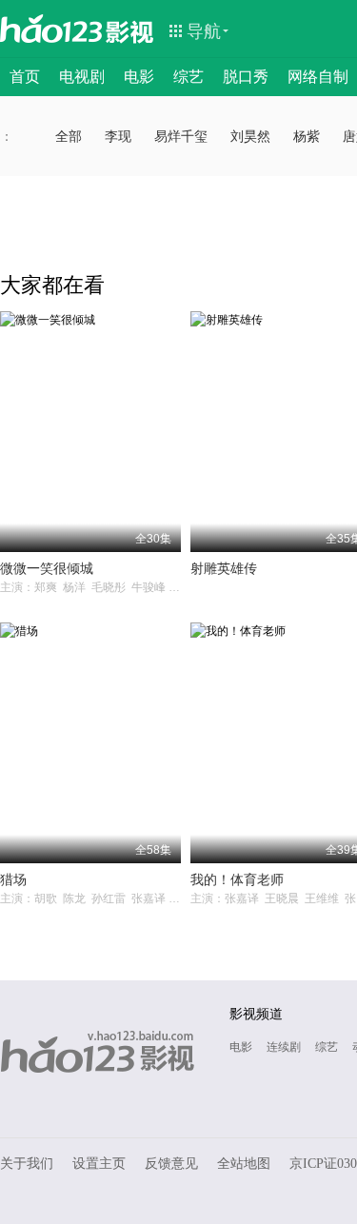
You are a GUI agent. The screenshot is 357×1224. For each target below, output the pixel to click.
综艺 (188, 77)
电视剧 (82, 77)
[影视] (130, 30)
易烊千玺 (181, 136)
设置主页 (99, 1163)
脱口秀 (245, 77)
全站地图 (243, 1163)
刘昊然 (250, 136)
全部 (68, 136)
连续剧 (284, 1047)
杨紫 (306, 136)
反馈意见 (171, 1163)
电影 (139, 77)
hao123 (51, 28)
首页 (25, 77)
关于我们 (26, 1163)
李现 (118, 136)
